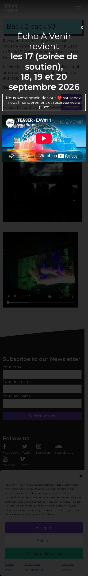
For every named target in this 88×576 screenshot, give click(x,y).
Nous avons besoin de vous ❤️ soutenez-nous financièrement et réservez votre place (44, 102)
